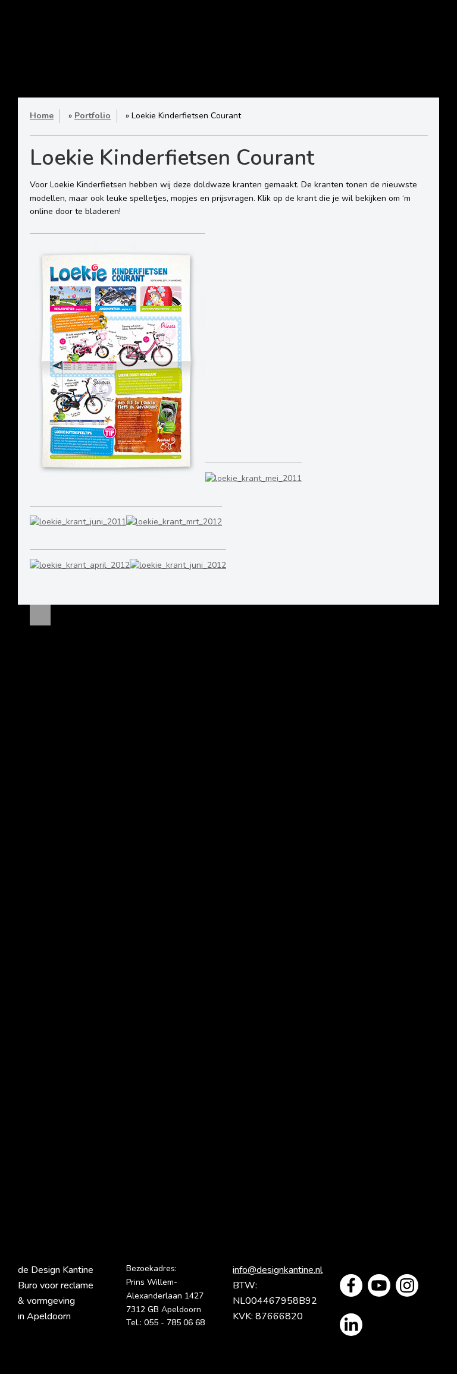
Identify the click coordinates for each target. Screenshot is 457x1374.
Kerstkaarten (228, 922)
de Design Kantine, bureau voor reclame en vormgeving (204, 44)
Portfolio (330, 44)
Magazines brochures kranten (100, 799)
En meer (100, 977)
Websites (100, 868)
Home (103, 44)
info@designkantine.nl (278, 1269)
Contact (285, 68)
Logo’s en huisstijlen (100, 721)
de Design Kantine (37, 30)
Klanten (174, 68)
